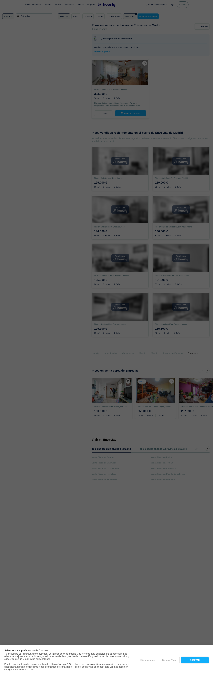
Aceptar (195, 660)
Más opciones (147, 660)
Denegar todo (169, 660)
